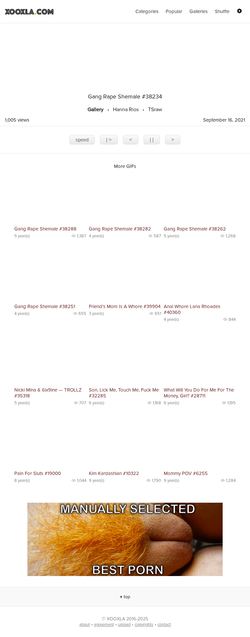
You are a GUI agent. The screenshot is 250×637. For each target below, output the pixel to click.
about (84, 624)
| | (152, 139)
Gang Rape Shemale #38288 (45, 229)
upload (124, 624)
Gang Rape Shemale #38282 (120, 229)
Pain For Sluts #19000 (37, 473)
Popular (174, 11)
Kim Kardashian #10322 (114, 473)
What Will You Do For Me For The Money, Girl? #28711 (199, 393)
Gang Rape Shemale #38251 (44, 306)
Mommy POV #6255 (186, 473)
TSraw (155, 109)
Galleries (198, 11)
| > (109, 139)
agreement (104, 624)
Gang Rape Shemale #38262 (195, 229)
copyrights (144, 624)
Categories (147, 11)
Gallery (96, 109)
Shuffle (222, 11)
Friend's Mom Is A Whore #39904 (124, 306)
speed (82, 139)
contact (164, 624)
